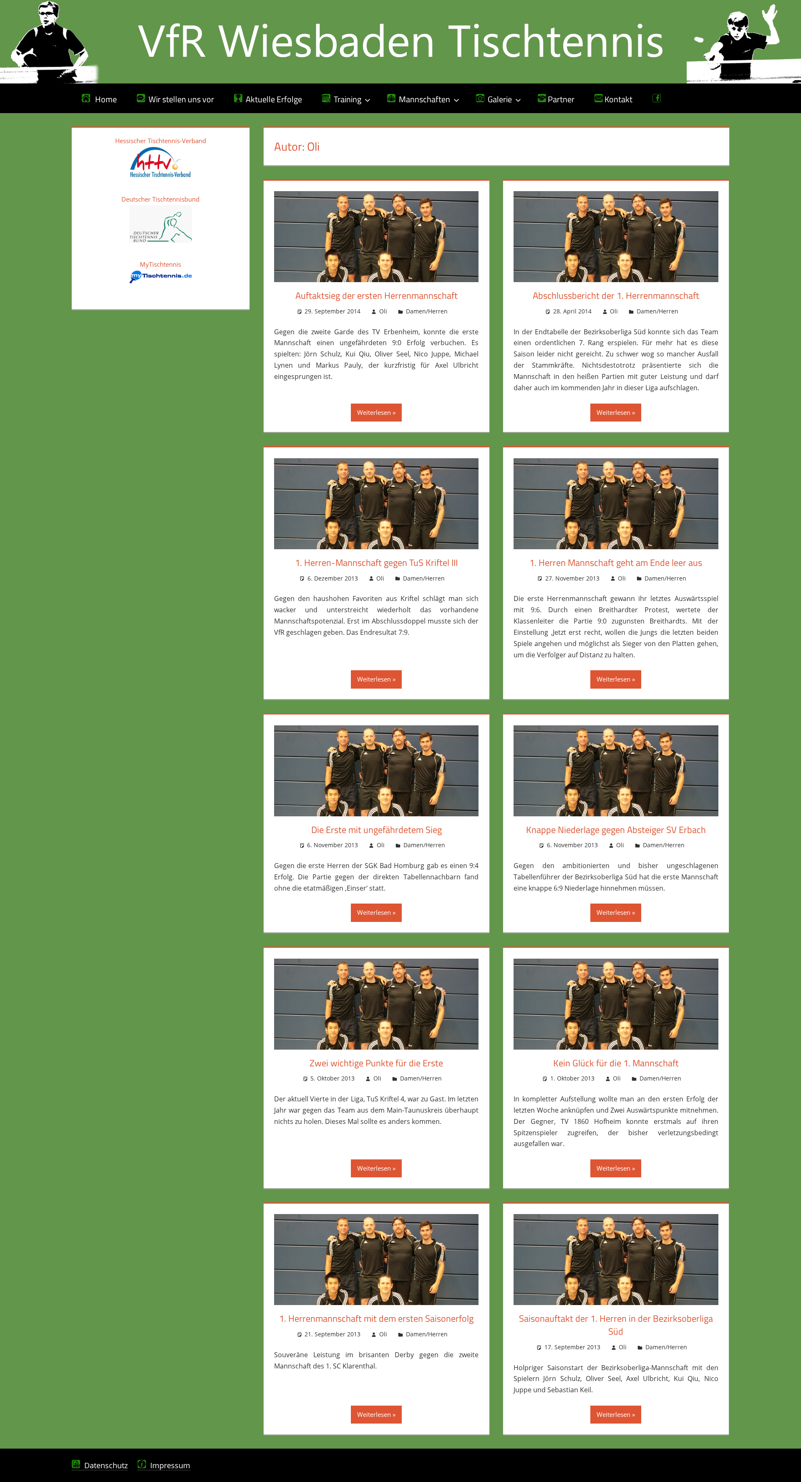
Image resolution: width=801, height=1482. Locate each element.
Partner (560, 99)
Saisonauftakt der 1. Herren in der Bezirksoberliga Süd (616, 1324)
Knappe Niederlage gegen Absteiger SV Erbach (616, 830)
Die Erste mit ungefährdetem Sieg (376, 830)
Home (103, 99)
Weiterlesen (374, 412)
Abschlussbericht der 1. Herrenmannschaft (616, 295)
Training (345, 99)
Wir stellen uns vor (179, 99)
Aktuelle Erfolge (272, 99)
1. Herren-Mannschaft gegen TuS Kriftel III (376, 562)
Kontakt (617, 99)
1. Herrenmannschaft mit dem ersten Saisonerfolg (376, 1318)
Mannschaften (422, 99)
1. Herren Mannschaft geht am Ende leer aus (615, 562)
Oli (383, 311)
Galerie (498, 99)
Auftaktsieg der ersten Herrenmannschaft (376, 295)
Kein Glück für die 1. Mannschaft (616, 1063)
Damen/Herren (427, 311)
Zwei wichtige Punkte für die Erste (376, 1063)
